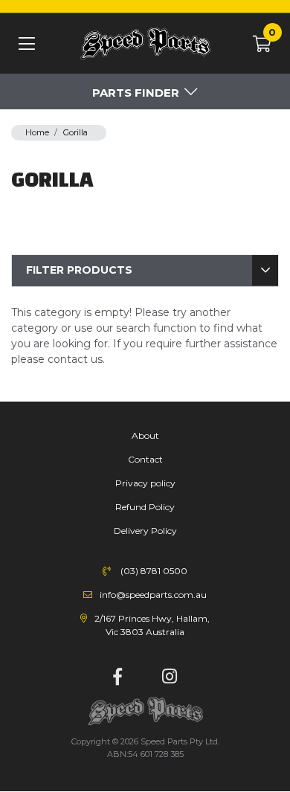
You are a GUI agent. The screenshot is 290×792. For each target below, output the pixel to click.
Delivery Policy (145, 530)
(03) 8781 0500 (153, 570)
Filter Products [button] (79, 270)
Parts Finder (135, 93)
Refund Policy (145, 506)
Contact (145, 459)
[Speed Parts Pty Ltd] (144, 44)
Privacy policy (145, 483)
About (145, 435)
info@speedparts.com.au (153, 594)
